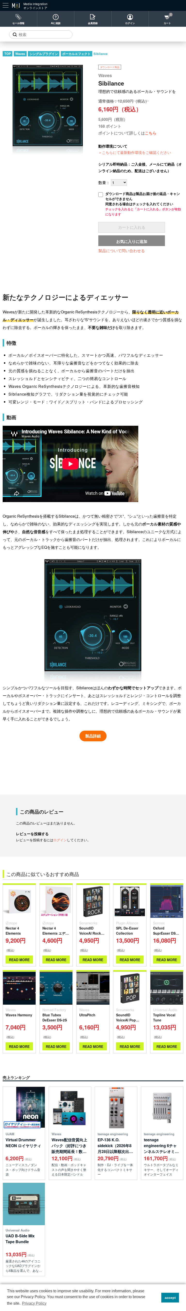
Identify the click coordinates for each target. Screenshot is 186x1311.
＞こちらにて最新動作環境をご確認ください (134, 152)
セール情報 (18, 23)
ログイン (130, 23)
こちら (150, 133)
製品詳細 (93, 736)
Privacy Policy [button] (34, 1303)
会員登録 (93, 23)
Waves (20, 53)
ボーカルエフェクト (76, 53)
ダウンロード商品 (109, 67)
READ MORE (19, 959)
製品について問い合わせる (121, 250)
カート (167, 23)
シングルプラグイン (44, 53)
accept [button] (170, 1298)
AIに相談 (56, 23)
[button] (156, 1298)
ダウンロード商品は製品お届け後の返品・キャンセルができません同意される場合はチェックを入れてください (143, 203)
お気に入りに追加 (131, 241)
